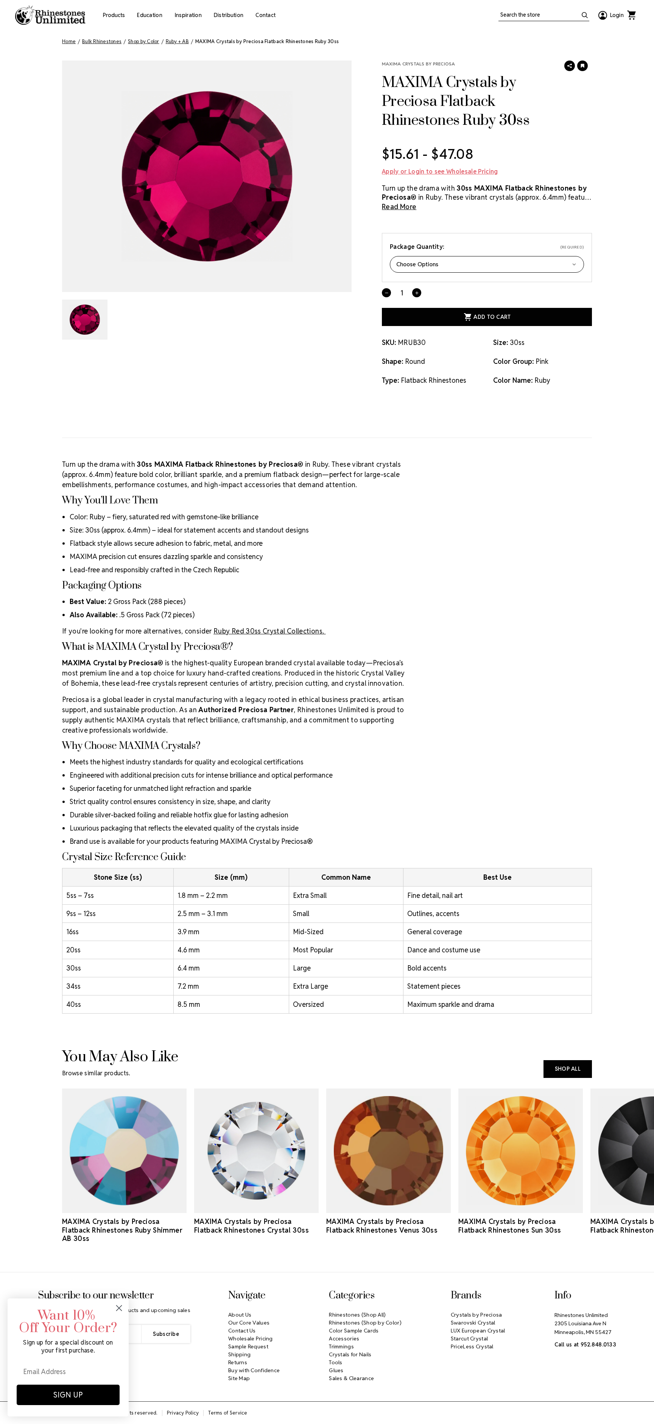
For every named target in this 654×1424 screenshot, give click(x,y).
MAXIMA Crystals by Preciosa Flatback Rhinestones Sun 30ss (509, 1226)
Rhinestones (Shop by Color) (365, 1322)
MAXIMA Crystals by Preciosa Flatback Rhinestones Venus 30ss (382, 1226)
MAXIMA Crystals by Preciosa (418, 64)
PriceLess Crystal (472, 1346)
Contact (265, 15)
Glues (336, 1370)
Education (149, 15)
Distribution (228, 15)
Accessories (344, 1338)
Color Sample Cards (353, 1330)
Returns (237, 1362)
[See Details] (124, 1206)
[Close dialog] (119, 1308)
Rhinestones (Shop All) (357, 1314)
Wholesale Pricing (250, 1338)
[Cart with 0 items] (631, 15)
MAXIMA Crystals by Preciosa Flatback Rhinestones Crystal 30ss (251, 1226)
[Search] (584, 15)
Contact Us (242, 1330)
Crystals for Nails (350, 1354)
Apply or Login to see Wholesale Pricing (440, 171)
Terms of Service (227, 1413)
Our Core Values (248, 1322)
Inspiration (188, 15)
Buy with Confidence (254, 1370)
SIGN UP (68, 1395)
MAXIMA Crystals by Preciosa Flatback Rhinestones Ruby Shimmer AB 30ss (122, 1230)
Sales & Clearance (351, 1378)
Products (114, 15)
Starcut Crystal (469, 1338)
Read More (399, 206)
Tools (335, 1362)
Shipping (239, 1354)
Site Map (239, 1378)
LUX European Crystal (478, 1330)
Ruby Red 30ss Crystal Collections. (269, 631)
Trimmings (341, 1346)
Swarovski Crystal (473, 1322)
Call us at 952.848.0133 (585, 1344)
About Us (239, 1314)
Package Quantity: (487, 247)
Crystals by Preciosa (476, 1314)
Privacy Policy (183, 1413)
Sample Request (248, 1346)
